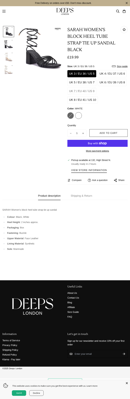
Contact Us (73, 297)
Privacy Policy (9, 345)
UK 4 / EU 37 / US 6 (112, 73)
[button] (124, 11)
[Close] (126, 383)
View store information (89, 170)
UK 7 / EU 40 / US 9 (81, 91)
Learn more (92, 385)
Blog (69, 302)
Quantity (71, 125)
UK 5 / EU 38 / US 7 (81, 82)
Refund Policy (9, 354)
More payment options (97, 151)
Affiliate (71, 307)
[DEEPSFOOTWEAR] (65, 11)
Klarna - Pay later (11, 359)
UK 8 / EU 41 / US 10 (82, 99)
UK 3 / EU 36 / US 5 (81, 73)
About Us (72, 293)
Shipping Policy (10, 350)
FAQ (69, 316)
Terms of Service (11, 340)
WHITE (78, 115)
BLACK (70, 115)
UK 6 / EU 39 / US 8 (112, 82)
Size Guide (73, 312)
